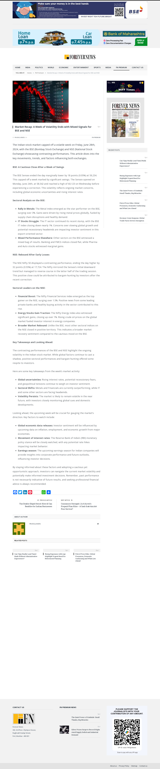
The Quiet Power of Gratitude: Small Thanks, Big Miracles (131, 191)
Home (17, 67)
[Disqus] (56, 597)
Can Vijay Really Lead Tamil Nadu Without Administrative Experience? (25, 556)
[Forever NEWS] (80, 56)
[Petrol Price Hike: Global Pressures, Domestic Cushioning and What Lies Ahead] (87, 548)
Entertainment (81, 67)
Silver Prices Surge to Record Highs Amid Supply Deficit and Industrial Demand (86, 732)
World (51, 67)
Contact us (137, 67)
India (27, 67)
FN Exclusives (19, 137)
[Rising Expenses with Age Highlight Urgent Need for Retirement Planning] (56, 548)
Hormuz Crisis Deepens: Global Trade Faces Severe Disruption (132, 219)
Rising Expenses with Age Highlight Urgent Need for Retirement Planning (55, 556)
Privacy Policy (124, 766)
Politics (39, 67)
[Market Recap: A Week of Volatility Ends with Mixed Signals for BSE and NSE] (56, 102)
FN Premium (121, 67)
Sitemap (134, 766)
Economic (63, 67)
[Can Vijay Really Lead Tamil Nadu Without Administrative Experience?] (26, 548)
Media (108, 67)
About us (113, 766)
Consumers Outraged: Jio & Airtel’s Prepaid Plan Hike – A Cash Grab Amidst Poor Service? (79, 506)
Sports (97, 67)
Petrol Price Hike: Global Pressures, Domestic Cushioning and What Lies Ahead (85, 557)
